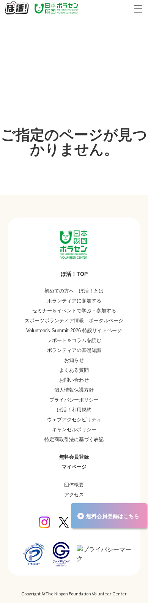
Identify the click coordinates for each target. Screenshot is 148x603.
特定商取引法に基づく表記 (74, 439)
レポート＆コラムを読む (74, 340)
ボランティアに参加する (74, 301)
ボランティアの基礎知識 (74, 350)
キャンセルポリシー (74, 429)
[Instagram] (44, 522)
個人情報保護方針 (74, 390)
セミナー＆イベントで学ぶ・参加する (74, 310)
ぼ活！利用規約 (74, 410)
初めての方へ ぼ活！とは (74, 291)
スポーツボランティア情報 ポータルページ (74, 320)
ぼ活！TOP (74, 274)
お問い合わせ (74, 380)
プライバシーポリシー (74, 400)
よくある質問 (74, 370)
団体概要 (74, 485)
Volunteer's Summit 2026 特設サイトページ (74, 330)
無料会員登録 (74, 457)
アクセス (74, 494)
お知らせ (74, 360)
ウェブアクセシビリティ (74, 419)
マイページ (74, 467)
